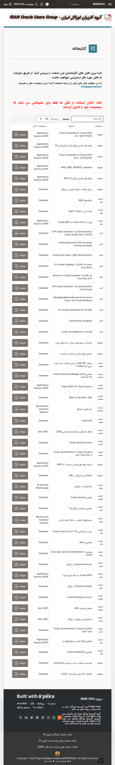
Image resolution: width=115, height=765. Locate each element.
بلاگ (32, 703)
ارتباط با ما (38, 707)
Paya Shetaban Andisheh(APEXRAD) (56, 758)
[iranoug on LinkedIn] (26, 717)
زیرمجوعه (98, 126)
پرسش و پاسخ (23, 707)
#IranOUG (22, 703)
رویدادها (41, 703)
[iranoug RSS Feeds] (48, 717)
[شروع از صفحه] (101, 760)
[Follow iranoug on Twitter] (32, 717)
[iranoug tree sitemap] (54, 717)
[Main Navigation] (110, 4)
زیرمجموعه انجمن (39, 126)
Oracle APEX (66, 761)
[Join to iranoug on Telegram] (43, 717)
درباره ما (52, 703)
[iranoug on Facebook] (21, 717)
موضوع (71, 126)
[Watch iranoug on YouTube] (37, 717)
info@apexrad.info (91, 87)
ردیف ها (54, 119)
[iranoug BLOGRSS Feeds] (60, 717)
